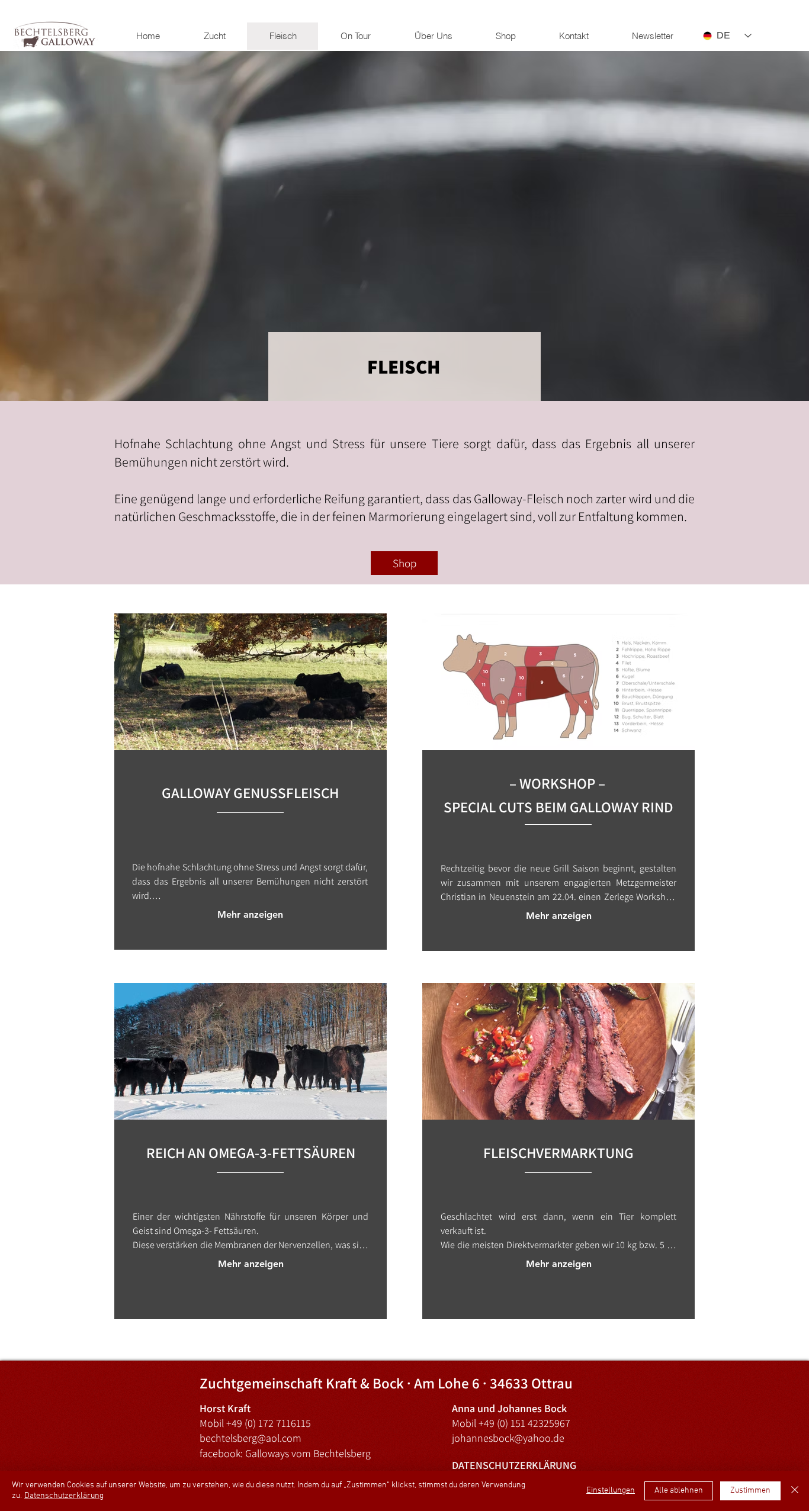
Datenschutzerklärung (64, 1496)
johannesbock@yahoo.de (508, 1438)
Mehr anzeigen (250, 914)
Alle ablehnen (678, 1491)
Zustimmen (750, 1491)
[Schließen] (795, 1491)
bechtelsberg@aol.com (250, 1438)
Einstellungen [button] (610, 1491)
